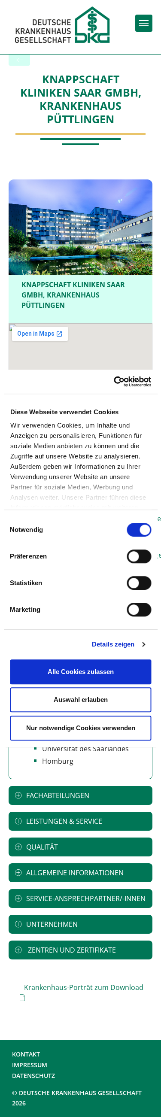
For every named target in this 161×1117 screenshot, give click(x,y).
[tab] (80, 795)
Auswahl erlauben (81, 699)
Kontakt (26, 1054)
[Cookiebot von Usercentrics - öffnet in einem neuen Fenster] (114, 381)
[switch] (139, 556)
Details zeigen (113, 644)
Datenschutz (33, 1075)
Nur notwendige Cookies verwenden (80, 728)
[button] (80, 795)
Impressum (29, 1065)
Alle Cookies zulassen (81, 671)
